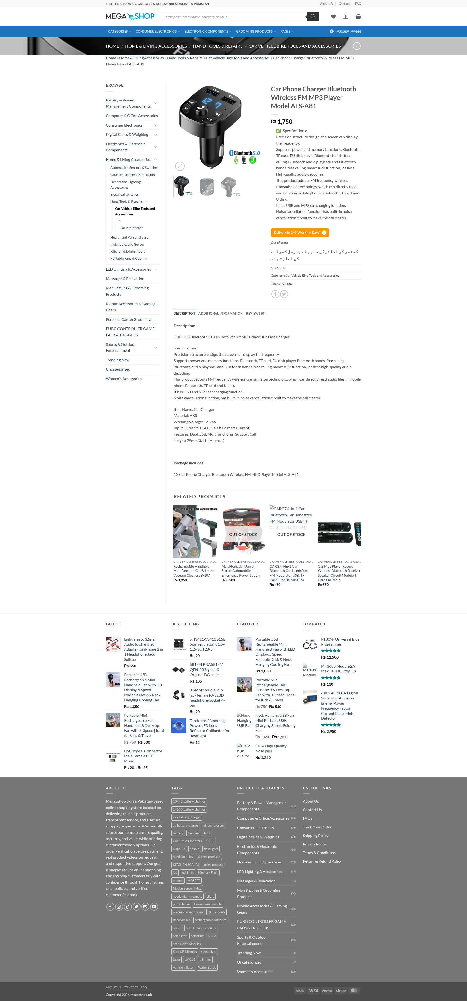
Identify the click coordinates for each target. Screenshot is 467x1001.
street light (208, 952)
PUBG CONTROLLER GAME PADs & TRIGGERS (130, 331)
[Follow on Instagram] (119, 907)
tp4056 (190, 959)
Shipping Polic (314, 835)
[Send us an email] (145, 907)
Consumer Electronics (156, 31)
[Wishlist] (333, 16)
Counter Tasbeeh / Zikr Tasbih (132, 175)
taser (176, 959)
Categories (118, 31)
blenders (194, 833)
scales (177, 928)
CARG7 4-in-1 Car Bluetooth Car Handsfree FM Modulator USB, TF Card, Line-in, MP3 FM (289, 573)
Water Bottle (207, 967)
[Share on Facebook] (275, 294)
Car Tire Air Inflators (187, 841)
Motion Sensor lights (187, 888)
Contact (344, 4)
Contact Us (312, 809)
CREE (210, 841)
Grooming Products (254, 31)
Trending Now (117, 360)
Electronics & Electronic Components (125, 146)
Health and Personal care (129, 237)
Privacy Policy (314, 844)
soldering (197, 936)
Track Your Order (317, 827)
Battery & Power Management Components (128, 103)
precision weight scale (188, 912)
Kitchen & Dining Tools (127, 251)
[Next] (255, 127)
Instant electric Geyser (127, 244)
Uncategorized (118, 369)
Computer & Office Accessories (132, 115)
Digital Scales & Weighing (127, 134)
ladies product (213, 865)
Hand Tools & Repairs (218, 46)
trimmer (205, 959)
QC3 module (216, 912)
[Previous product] (356, 46)
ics (191, 857)
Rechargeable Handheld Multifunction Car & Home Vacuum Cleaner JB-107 (193, 570)
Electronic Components (206, 31)
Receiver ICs (181, 920)
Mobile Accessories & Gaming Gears (130, 306)
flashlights (211, 849)
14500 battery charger (189, 809)
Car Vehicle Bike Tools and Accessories (295, 46)
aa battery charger (186, 825)
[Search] (313, 16)
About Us (326, 4)
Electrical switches (124, 194)
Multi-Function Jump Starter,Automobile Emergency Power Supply (241, 570)
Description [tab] (184, 313)
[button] (345, 16)
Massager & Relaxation (125, 278)
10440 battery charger (189, 801)
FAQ (358, 4)
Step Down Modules (187, 944)
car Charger (285, 283)
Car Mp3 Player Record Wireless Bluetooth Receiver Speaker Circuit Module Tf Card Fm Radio (339, 573)
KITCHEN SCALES (186, 865)
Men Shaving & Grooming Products (127, 290)
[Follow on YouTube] (154, 907)
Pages (285, 31)
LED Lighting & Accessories (128, 269)
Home (112, 46)
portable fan (181, 904)
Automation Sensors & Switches (134, 167)
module (178, 880)
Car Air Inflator (131, 228)
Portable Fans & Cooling (128, 258)
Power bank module (208, 904)
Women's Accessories (124, 378)
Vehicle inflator (183, 967)
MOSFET (194, 880)
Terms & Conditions (319, 852)
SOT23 (213, 936)
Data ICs (179, 849)
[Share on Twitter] (284, 294)
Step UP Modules (185, 952)
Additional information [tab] (220, 313)
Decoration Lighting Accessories (125, 184)
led (175, 872)
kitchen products (208, 857)
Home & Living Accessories (156, 46)
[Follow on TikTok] (128, 907)
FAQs (307, 818)
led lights (187, 872)
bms (207, 833)
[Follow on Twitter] (137, 907)
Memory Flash (208, 872)
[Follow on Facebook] (110, 907)
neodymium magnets (187, 896)
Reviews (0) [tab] (255, 313)
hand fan (179, 857)
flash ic (194, 849)
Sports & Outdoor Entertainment (121, 347)
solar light (180, 936)
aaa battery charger (187, 817)
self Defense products (201, 928)
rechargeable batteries (210, 920)
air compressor (213, 825)
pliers (210, 896)
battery (178, 833)
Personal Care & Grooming (128, 319)
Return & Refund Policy (322, 861)
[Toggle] (156, 103)
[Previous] (181, 127)
